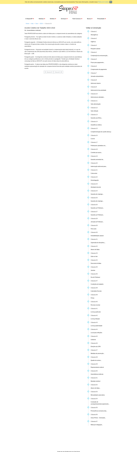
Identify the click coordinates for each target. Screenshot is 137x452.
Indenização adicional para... (99, 166)
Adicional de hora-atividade (98, 90)
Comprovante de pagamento (99, 69)
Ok (111, 2)
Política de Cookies (103, 2)
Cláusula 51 (58, 72)
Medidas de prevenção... (97, 353)
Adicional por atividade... (98, 97)
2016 (41, 23)
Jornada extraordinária (97, 76)
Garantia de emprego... (97, 194)
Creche (93, 138)
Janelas (93, 270)
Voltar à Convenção (93, 28)
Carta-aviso (94, 173)
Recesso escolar (95, 305)
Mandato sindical (95, 381)
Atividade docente (96, 187)
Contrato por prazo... (96, 152)
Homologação (95, 180)
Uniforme (93, 339)
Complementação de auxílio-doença (101, 131)
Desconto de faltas (96, 263)
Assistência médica (96, 125)
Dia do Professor (95, 277)
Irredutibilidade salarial (97, 235)
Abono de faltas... (95, 388)
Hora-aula (93, 228)
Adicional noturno (96, 83)
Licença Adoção (95, 318)
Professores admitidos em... (98, 145)
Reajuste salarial (95, 48)
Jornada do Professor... (97, 221)
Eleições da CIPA (96, 346)
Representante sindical (97, 367)
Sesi (36, 23)
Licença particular (96, 312)
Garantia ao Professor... (97, 208)
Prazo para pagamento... (97, 62)
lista (32, 23)
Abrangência (94, 34)
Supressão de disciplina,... (98, 242)
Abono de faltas (95, 249)
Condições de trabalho (97, 284)
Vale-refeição (94, 111)
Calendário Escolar (96, 291)
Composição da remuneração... (99, 55)
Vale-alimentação (96, 104)
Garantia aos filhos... (96, 118)
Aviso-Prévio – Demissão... (98, 417)
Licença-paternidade (96, 325)
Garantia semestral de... (97, 159)
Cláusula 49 (49, 72)
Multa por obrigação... (97, 424)
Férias (92, 298)
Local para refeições (96, 332)
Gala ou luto (94, 256)
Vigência (93, 41)
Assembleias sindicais (97, 374)
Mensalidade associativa (98, 395)
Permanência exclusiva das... (99, 411)
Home (27, 23)
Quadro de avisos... (96, 360)
